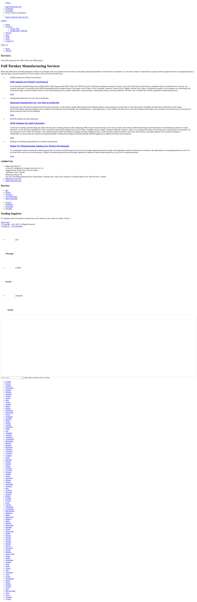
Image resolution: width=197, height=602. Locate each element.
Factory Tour (14, 29)
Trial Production (11, 197)
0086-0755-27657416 (13, 179)
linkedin (10, 310)
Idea (7, 190)
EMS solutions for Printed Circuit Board (29, 82)
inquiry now (5, 222)
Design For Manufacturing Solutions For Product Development (39, 146)
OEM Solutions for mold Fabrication (27, 123)
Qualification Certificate (18, 31)
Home (7, 25)
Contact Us (9, 41)
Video (7, 37)
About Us (9, 27)
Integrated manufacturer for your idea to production (34, 102)
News (7, 39)
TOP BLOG (5, 226)
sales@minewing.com (13, 7)
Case (7, 35)
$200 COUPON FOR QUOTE (16, 17)
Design (8, 192)
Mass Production (11, 199)
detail (12, 94)
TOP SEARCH (17, 226)
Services (8, 33)
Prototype (8, 195)
